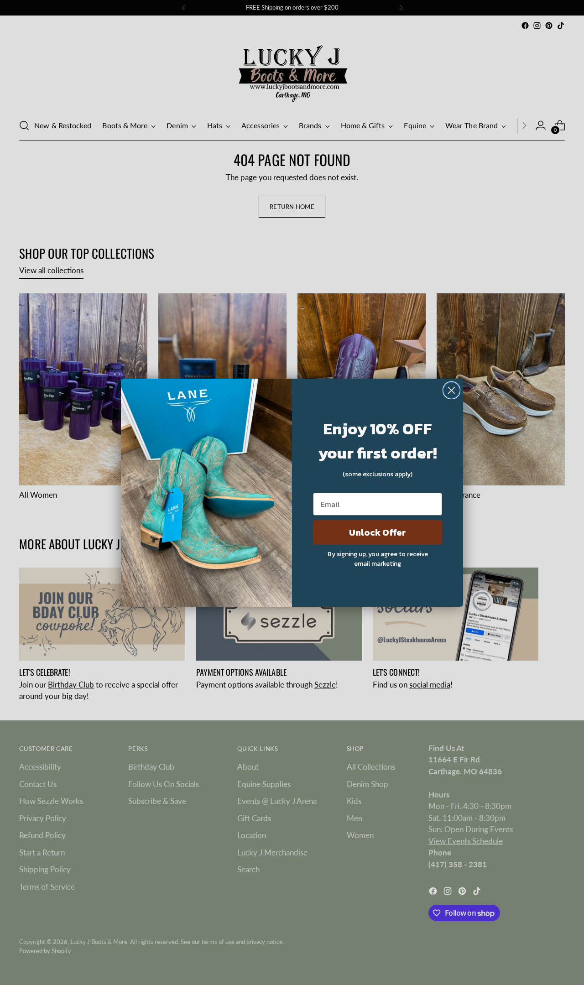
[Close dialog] (451, 390)
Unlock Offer (377, 532)
